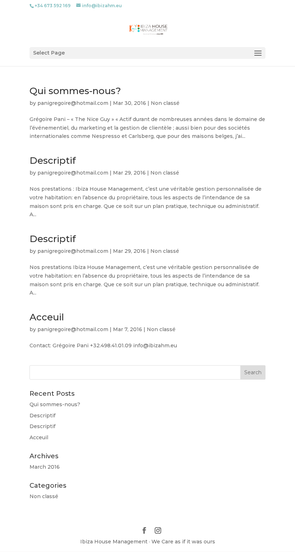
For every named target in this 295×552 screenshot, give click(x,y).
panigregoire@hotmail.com (72, 103)
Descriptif (53, 160)
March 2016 (45, 467)
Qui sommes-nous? (75, 91)
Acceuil (47, 317)
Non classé (165, 103)
